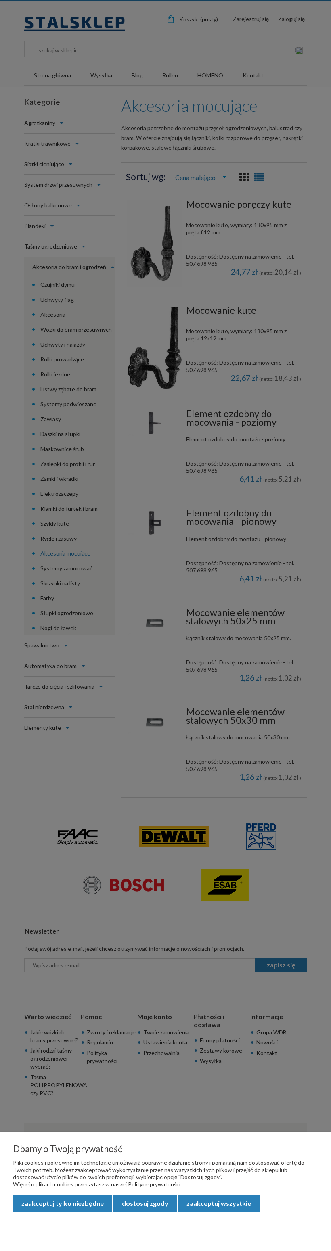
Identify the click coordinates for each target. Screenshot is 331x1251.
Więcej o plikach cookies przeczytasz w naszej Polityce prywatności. (97, 1184)
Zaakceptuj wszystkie (218, 1203)
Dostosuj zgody (145, 1203)
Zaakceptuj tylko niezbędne (62, 1203)
